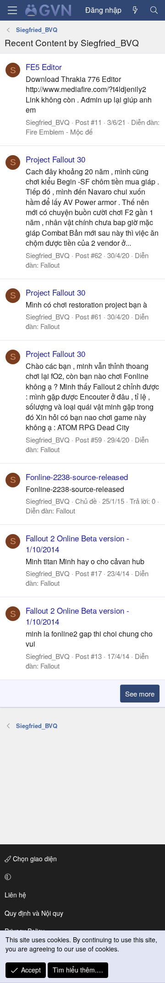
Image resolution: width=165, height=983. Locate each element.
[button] (81, 877)
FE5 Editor (44, 66)
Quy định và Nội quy (34, 913)
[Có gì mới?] (135, 10)
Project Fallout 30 (55, 159)
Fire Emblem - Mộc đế (59, 131)
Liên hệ (15, 894)
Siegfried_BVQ (48, 122)
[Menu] (12, 10)
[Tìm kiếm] (153, 10)
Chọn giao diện (34, 858)
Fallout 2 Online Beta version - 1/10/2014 (77, 543)
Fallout (50, 265)
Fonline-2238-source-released (77, 476)
